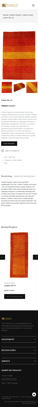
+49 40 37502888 (7, 376)
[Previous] (4, 53)
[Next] (35, 53)
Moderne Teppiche (15, 15)
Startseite (6, 15)
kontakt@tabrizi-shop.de (9, 379)
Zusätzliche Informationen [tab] (24, 176)
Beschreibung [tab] (6, 176)
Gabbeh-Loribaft (28, 15)
